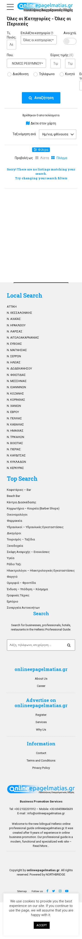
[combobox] (39, 39)
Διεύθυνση (20, 74)
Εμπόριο (12, 601)
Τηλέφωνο (47, 74)
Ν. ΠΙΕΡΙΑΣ (14, 449)
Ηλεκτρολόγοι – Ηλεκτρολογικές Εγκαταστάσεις (41, 570)
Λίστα (44, 158)
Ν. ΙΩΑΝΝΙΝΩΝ (16, 387)
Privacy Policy (41, 767)
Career (41, 686)
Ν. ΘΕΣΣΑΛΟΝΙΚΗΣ (19, 312)
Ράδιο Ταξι (14, 564)
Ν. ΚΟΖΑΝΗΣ (15, 393)
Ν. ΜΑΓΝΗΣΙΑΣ (17, 350)
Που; (10, 55)
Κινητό (70, 74)
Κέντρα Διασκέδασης (21, 502)
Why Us (41, 729)
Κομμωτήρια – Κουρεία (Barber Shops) (33, 508)
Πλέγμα (61, 158)
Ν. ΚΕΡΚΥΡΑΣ (15, 468)
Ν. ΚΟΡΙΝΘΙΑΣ (16, 399)
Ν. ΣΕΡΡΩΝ (14, 356)
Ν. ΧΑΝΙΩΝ (14, 405)
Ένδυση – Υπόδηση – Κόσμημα (27, 589)
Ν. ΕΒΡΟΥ (13, 412)
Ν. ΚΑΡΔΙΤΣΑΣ (16, 455)
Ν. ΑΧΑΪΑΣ (14, 319)
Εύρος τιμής (62, 55)
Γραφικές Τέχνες (18, 595)
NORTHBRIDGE (55, 874)
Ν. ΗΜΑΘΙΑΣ (15, 430)
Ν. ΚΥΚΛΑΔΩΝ (16, 461)
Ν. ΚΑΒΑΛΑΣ (15, 424)
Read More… (41, 846)
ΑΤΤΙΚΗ (12, 306)
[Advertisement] (41, 234)
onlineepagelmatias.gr (49, 828)
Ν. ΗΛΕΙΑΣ (13, 362)
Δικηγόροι (14, 533)
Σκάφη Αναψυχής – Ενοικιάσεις (28, 552)
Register (41, 714)
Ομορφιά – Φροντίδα (21, 583)
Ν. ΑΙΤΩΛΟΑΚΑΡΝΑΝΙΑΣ (23, 337)
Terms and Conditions (41, 760)
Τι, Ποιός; (11, 35)
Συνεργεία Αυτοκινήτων (23, 607)
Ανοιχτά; (70, 33)
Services (41, 722)
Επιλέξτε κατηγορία (36, 33)
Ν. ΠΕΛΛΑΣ (14, 418)
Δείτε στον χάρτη (43, 123)
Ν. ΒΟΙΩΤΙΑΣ (15, 443)
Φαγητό (12, 576)
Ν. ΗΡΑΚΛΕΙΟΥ (16, 325)
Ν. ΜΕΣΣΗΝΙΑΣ (17, 381)
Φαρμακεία (14, 520)
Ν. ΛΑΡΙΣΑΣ (14, 331)
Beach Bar (13, 496)
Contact (41, 753)
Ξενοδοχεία (15, 545)
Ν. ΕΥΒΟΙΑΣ (14, 343)
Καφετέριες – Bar (19, 489)
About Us (41, 678)
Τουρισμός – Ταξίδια (21, 539)
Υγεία (10, 558)
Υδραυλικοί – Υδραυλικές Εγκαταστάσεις (35, 527)
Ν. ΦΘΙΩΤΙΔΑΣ (16, 375)
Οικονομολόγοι (17, 514)
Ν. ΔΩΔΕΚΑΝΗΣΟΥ (19, 368)
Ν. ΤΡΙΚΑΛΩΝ (15, 437)
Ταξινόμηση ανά (24, 134)
